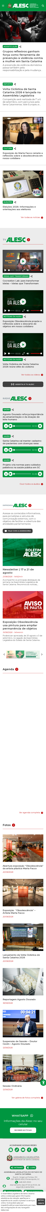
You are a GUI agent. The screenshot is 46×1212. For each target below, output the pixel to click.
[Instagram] (11, 1150)
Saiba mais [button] (5, 1210)
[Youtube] (23, 1150)
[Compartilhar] (20, 46)
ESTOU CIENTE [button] (41, 1201)
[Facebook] (29, 1150)
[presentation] (4, 654)
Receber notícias (23, 1130)
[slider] (11, 270)
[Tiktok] (17, 1150)
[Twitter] (35, 1150)
